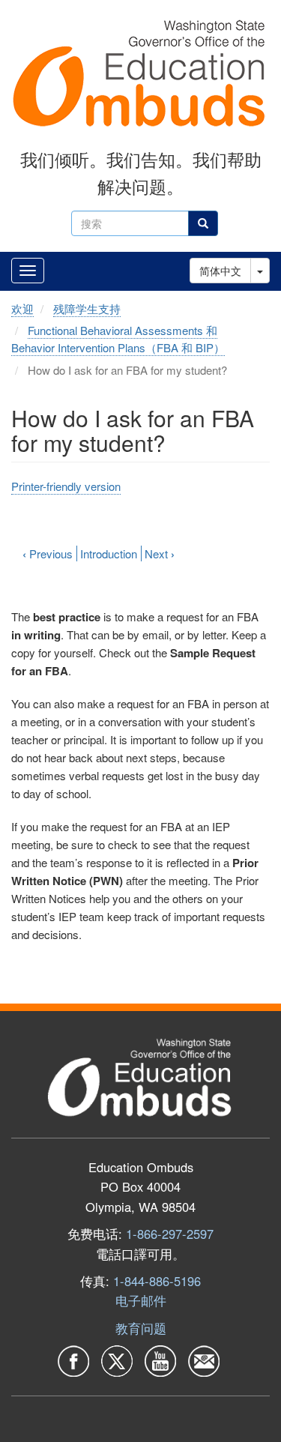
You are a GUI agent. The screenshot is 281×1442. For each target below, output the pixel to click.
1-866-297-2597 (170, 1234)
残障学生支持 (87, 308)
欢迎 (22, 308)
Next (160, 553)
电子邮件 (140, 1300)
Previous (47, 553)
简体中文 (220, 270)
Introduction (108, 553)
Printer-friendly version (66, 486)
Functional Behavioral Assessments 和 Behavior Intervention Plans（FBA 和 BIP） (118, 338)
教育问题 (140, 1328)
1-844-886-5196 (157, 1281)
